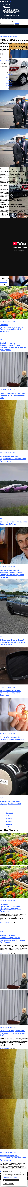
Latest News (6, 7)
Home (4, 6)
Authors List (6, 4)
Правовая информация (11, 12)
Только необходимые (8, 1183)
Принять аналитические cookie (11, 1180)
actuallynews (4, 60)
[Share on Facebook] (15, 807)
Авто (7, 57)
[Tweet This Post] (15, 808)
